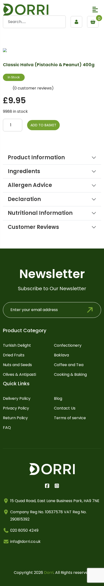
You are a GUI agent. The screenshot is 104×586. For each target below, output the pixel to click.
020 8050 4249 (24, 530)
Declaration (24, 199)
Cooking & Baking (70, 374)
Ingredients (24, 171)
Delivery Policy (16, 398)
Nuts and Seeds (17, 365)
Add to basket (43, 125)
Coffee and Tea (68, 365)
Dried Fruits (13, 355)
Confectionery (68, 345)
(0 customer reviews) (33, 88)
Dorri (48, 572)
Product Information (36, 157)
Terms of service (70, 418)
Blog (58, 398)
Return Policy (15, 418)
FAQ (7, 427)
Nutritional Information (40, 213)
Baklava (61, 355)
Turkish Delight (17, 345)
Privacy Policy (16, 408)
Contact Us (64, 408)
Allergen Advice (30, 185)
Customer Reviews (33, 227)
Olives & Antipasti (19, 374)
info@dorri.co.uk (25, 541)
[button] (95, 9)
